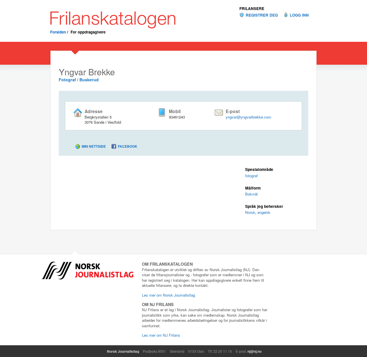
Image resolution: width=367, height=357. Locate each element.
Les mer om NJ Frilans (161, 335)
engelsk (263, 212)
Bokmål (251, 194)
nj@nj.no (254, 351)
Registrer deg (262, 15)
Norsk (250, 212)
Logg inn (299, 15)
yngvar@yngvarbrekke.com (248, 117)
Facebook (127, 146)
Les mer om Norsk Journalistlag (168, 295)
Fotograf (67, 79)
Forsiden (58, 32)
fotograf (251, 175)
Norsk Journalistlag (123, 351)
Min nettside (94, 146)
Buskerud (89, 79)
